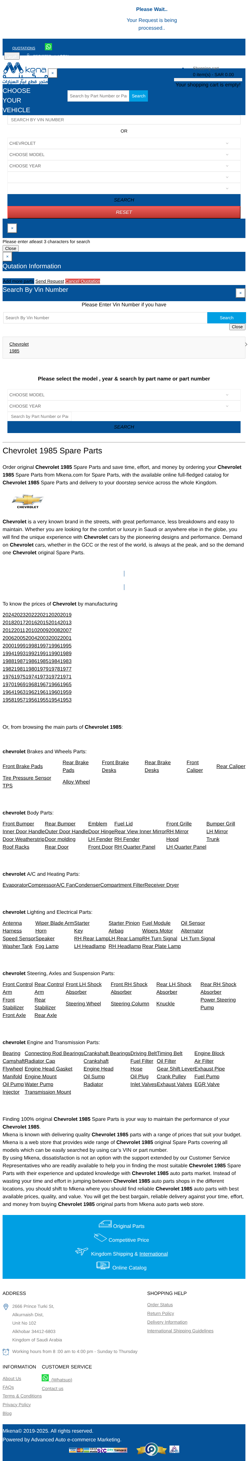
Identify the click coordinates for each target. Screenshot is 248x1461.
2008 (54, 630)
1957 (20, 700)
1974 (31, 677)
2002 (54, 638)
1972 (54, 677)
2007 (66, 630)
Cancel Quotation (82, 281)
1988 (8, 661)
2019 (66, 615)
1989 (66, 653)
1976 (8, 677)
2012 (8, 630)
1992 (31, 653)
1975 (20, 677)
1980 (31, 669)
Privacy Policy (17, 1404)
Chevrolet (19, 344)
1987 (20, 661)
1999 (20, 646)
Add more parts (18, 281)
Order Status (160, 1304)
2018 (8, 623)
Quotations (23, 48)
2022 (31, 615)
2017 (20, 623)
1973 (43, 677)
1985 (14, 350)
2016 (31, 623)
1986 (31, 661)
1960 (54, 692)
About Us (12, 1378)
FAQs (8, 1387)
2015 (43, 623)
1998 (31, 646)
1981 (20, 669)
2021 (43, 615)
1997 (43, 646)
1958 (8, 700)
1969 (20, 684)
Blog (7, 1413)
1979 (43, 669)
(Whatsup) (60, 1379)
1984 (54, 661)
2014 (54, 623)
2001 (66, 638)
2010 (31, 630)
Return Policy (160, 1313)
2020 (54, 615)
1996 (54, 646)
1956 (31, 700)
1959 (66, 692)
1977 (66, 669)
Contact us (52, 1388)
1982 (8, 669)
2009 (43, 630)
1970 (8, 684)
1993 (20, 653)
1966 (54, 684)
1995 (66, 646)
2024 (8, 615)
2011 (19, 630)
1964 (8, 692)
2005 (20, 638)
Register (42, 56)
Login (63, 56)
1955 (43, 700)
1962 (31, 692)
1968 (31, 684)
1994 (8, 653)
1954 (54, 700)
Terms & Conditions (22, 1395)
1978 (54, 669)
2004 (31, 638)
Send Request (50, 281)
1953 (66, 700)
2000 (8, 646)
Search (138, 96)
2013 (66, 623)
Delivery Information (167, 1322)
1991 (43, 653)
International (154, 1254)
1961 (43, 692)
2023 (20, 615)
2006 (8, 638)
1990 (54, 653)
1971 (66, 677)
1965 (66, 684)
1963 (20, 692)
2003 (43, 638)
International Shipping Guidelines (180, 1330)
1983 (66, 661)
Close (10, 248)
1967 (43, 684)
